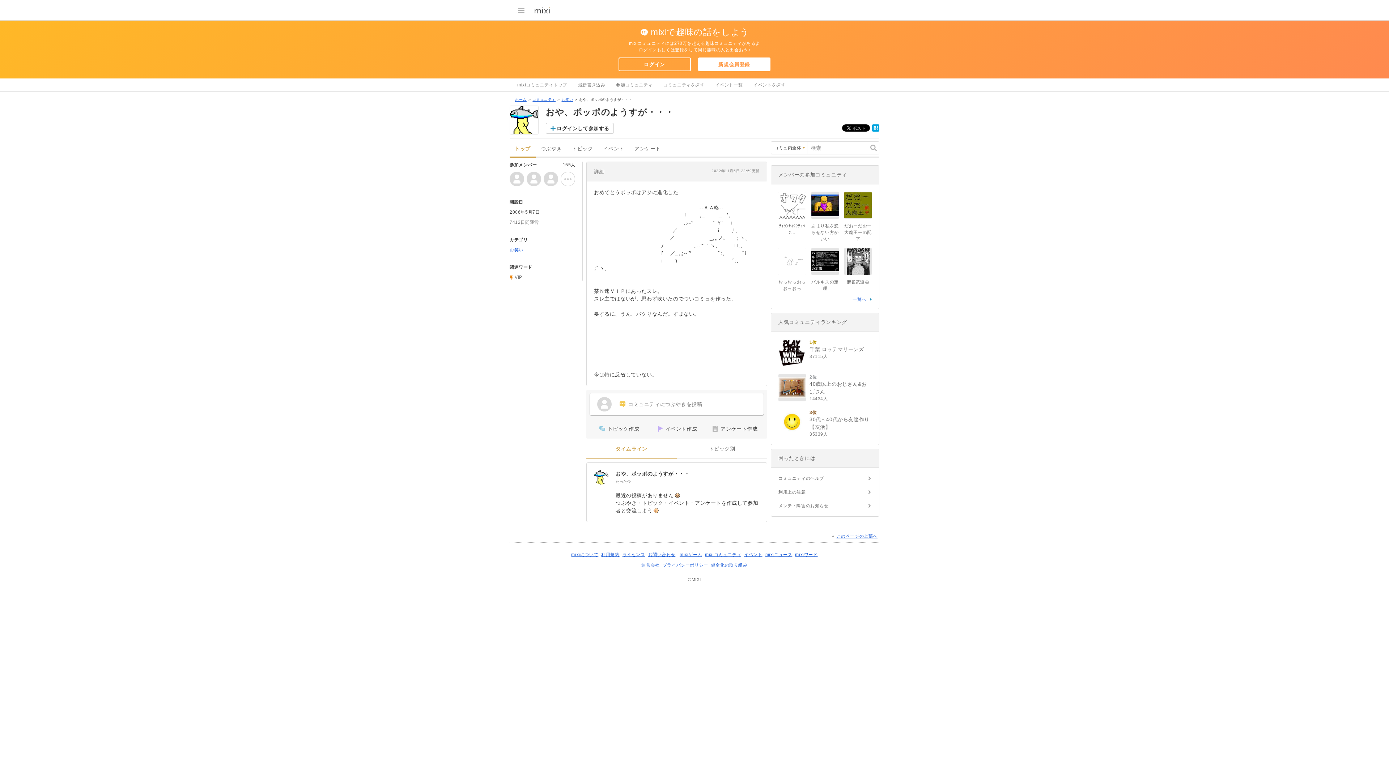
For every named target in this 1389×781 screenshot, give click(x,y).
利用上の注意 (792, 492)
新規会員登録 (734, 64)
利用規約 (610, 554)
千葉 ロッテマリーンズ (837, 349)
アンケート (647, 148)
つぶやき (551, 148)
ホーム (521, 100)
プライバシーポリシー (685, 565)
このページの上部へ (857, 536)
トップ (523, 148)
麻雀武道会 (858, 282)
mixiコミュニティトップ (542, 85)
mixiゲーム (691, 554)
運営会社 (650, 565)
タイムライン (631, 449)
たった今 (623, 481)
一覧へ (859, 299)
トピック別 (722, 449)
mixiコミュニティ (723, 554)
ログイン (654, 64)
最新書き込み (592, 85)
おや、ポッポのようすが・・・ (652, 474)
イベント (613, 148)
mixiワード (806, 554)
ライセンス (634, 554)
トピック (582, 148)
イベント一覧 (729, 85)
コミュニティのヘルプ (801, 478)
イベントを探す (769, 85)
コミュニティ (544, 100)
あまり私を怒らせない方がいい (825, 232)
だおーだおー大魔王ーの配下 (858, 232)
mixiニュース (779, 554)
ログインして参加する (583, 128)
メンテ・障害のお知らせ (803, 505)
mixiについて (584, 554)
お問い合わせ (662, 554)
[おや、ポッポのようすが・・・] (601, 477)
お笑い (567, 100)
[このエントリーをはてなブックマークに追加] (875, 130)
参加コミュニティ (634, 85)
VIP (518, 277)
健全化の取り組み (729, 565)
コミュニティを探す (683, 85)
